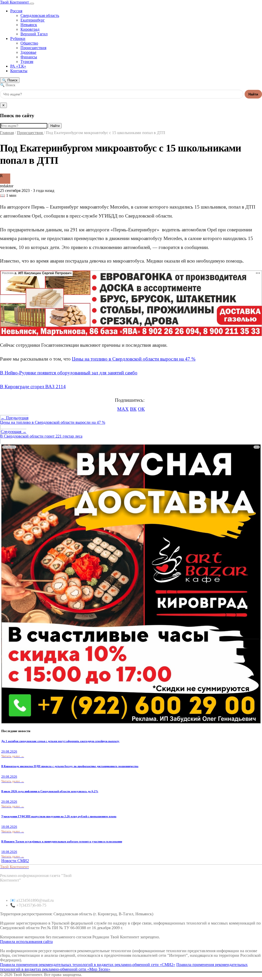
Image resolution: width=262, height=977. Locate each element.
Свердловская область (39, 15)
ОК (141, 409)
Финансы (28, 57)
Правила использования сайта (26, 941)
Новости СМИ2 (15, 861)
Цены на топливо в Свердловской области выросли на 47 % (133, 359)
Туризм (26, 61)
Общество (29, 43)
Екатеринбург (32, 20)
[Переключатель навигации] (32, 3)
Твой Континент (15, 2)
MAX (123, 409)
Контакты (18, 71)
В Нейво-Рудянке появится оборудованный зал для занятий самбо (68, 372)
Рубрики (17, 38)
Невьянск (28, 25)
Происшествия (33, 48)
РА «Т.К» (18, 66)
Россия (16, 11)
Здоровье (28, 52)
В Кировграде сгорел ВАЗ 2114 (33, 386)
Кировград (29, 29)
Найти (253, 94)
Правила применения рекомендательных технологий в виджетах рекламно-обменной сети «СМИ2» (87, 964)
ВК (133, 409)
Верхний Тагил (34, 34)
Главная (7, 133)
